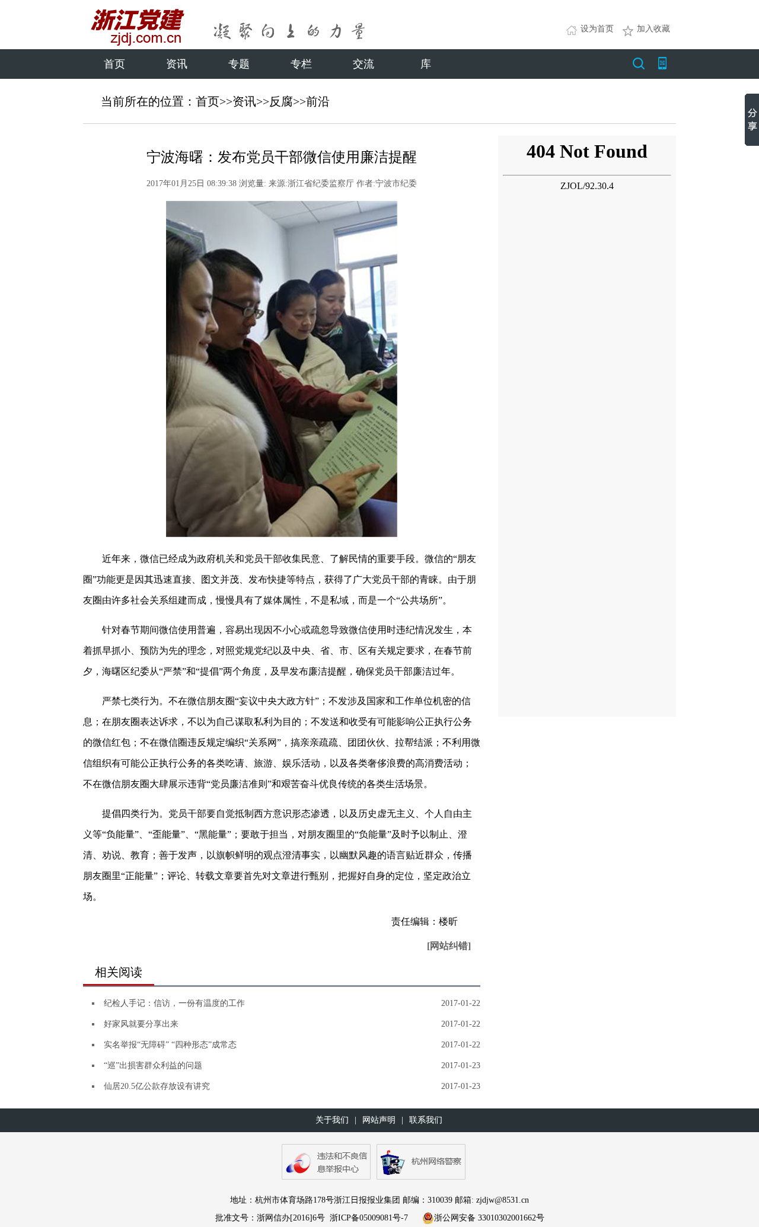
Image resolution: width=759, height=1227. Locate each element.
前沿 (318, 101)
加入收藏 (653, 28)
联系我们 (425, 1120)
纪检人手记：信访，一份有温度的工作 (174, 1003)
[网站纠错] (449, 946)
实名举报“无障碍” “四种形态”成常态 (170, 1044)
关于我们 (332, 1120)
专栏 (301, 64)
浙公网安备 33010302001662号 (489, 1217)
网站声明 (379, 1120)
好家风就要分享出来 (141, 1024)
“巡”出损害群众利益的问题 (153, 1065)
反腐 (281, 101)
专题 (239, 64)
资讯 (176, 64)
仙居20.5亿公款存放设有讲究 (157, 1086)
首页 (114, 64)
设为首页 (597, 28)
